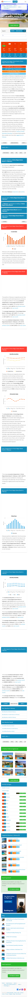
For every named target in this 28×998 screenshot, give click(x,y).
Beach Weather (10, 992)
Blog (3, 915)
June (7, 810)
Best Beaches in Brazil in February (9, 711)
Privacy (6, 994)
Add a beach (18, 994)
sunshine (22, 191)
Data (18, 992)
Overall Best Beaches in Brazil (8, 725)
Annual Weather (14, 142)
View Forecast (14, 25)
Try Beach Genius (14, 889)
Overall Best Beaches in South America (10, 728)
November (4, 133)
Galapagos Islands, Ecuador (14, 851)
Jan (4, 43)
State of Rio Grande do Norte (10, 7)
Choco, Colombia (12, 863)
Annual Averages (5, 790)
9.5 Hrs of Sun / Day (14, 71)
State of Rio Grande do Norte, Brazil (16, 869)
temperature (15, 191)
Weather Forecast (5, 787)
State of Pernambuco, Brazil (15, 845)
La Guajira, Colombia (13, 838)
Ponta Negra (6, 8)
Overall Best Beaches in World (8, 731)
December (9, 133)
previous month (21, 306)
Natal (19, 7)
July (7, 813)
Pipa (16, 152)
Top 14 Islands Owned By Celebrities (14, 945)
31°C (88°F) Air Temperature (13, 66)
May (7, 806)
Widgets (11, 994)
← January (4, 142)
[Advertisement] (14, 338)
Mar (15, 43)
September (8, 820)
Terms (3, 994)
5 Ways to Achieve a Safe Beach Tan (14, 949)
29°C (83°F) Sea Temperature (13, 69)
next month (15, 308)
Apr (21, 43)
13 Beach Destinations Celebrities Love (15, 958)
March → (24, 142)
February (8, 797)
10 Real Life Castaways (11, 936)
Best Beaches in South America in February (11, 714)
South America (9, 5)
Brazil (15, 5)
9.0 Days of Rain (14, 74)
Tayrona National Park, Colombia (16, 857)
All (24, 30)
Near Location (19, 30)
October (22, 131)
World (3, 5)
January (18, 131)
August (7, 816)
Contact (21, 992)
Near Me (12, 30)
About (15, 992)
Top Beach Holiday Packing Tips (13, 932)
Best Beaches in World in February (9, 717)
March (7, 800)
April (7, 803)
